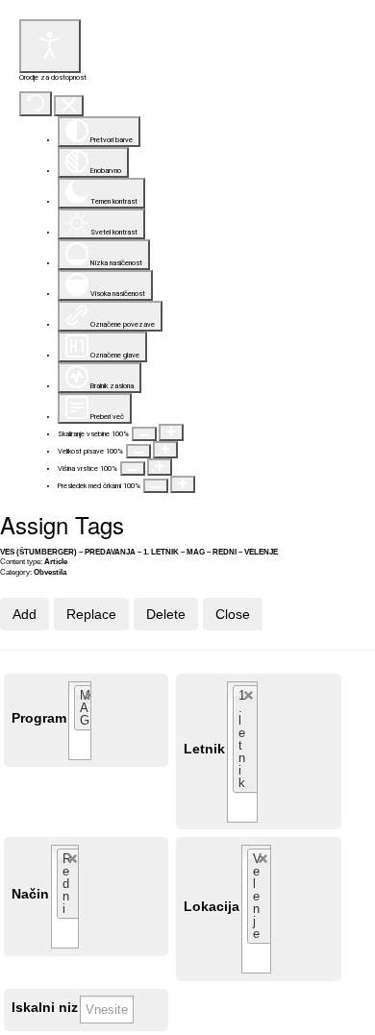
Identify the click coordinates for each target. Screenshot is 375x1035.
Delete (166, 614)
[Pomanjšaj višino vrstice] (132, 468)
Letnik (204, 749)
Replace (91, 614)
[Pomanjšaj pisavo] (138, 451)
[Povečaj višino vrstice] (159, 467)
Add (24, 614)
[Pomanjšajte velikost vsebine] (144, 434)
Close (232, 614)
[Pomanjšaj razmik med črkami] (155, 486)
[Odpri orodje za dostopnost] (50, 46)
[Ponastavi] (35, 103)
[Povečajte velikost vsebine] (171, 432)
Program (39, 718)
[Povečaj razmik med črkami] (182, 484)
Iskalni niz (45, 1007)
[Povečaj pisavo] (165, 449)
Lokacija (211, 906)
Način (30, 894)
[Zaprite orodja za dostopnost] (69, 106)
